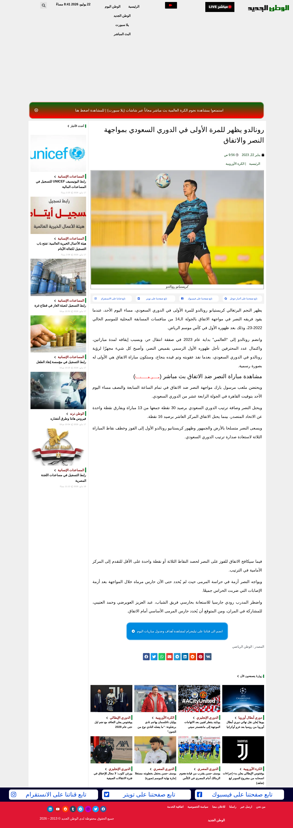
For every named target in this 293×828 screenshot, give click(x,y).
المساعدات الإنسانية (71, 176)
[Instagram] (88, 809)
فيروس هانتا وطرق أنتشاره (68, 418)
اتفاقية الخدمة (175, 806)
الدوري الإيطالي (120, 717)
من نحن (260, 806)
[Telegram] (80, 809)
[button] (171, 5)
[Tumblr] (73, 809)
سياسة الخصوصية (198, 806)
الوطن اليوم (112, 6)
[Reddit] (65, 809)
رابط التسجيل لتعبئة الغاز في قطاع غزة (60, 305)
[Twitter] (95, 809)
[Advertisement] (146, 70)
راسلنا (232, 806)
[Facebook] (103, 809)
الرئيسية (133, 6)
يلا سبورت (122, 25)
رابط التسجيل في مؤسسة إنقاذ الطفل (61, 362)
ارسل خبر (246, 806)
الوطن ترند (77, 413)
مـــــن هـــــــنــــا (147, 377)
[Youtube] (58, 809)
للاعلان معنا (218, 806)
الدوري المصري (208, 769)
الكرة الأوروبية (235, 163)
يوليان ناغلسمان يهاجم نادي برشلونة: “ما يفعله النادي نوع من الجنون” (157, 726)
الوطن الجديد (122, 15)
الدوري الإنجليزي (207, 717)
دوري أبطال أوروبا (250, 717)
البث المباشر (122, 34)
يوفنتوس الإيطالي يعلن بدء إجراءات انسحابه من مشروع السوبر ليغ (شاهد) (243, 778)
